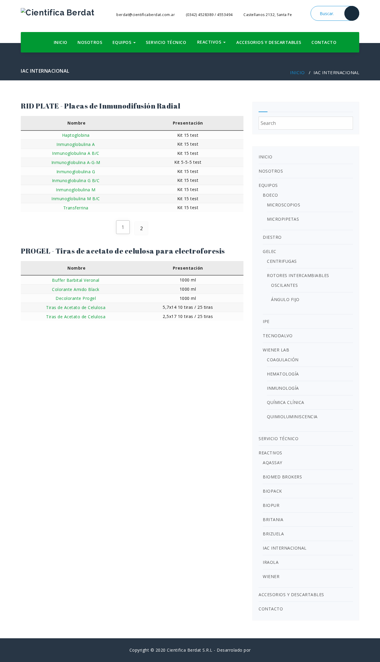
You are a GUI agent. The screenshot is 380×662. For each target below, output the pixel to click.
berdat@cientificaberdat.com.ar (145, 14)
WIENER (271, 576)
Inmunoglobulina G (75, 171)
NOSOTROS (89, 42)
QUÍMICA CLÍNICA (285, 402)
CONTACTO (323, 42)
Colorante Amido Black (75, 289)
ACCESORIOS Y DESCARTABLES (268, 42)
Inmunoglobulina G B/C (76, 180)
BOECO (270, 195)
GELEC (269, 251)
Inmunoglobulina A (75, 144)
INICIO (60, 42)
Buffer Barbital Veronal (75, 280)
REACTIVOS (210, 42)
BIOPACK (272, 491)
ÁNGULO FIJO (285, 299)
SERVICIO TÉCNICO (166, 42)
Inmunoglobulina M (76, 189)
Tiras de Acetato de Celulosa (75, 307)
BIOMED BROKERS (282, 477)
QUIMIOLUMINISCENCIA (292, 416)
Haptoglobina (76, 135)
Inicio (297, 72)
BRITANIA (273, 519)
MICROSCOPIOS (283, 205)
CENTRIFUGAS (282, 261)
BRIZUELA (273, 534)
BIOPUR (271, 505)
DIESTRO (272, 237)
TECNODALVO (277, 335)
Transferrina (75, 208)
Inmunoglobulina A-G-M (75, 162)
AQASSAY (272, 462)
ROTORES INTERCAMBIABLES (298, 275)
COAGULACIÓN (283, 359)
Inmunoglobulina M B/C (75, 198)
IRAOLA (270, 562)
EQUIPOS (123, 42)
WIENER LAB (276, 350)
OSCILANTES (284, 285)
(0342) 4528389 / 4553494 (209, 14)
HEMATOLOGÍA (283, 374)
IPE (266, 321)
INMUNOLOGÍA (283, 388)
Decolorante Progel (76, 298)
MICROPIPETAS (283, 219)
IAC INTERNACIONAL (285, 548)
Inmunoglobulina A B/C (75, 153)
